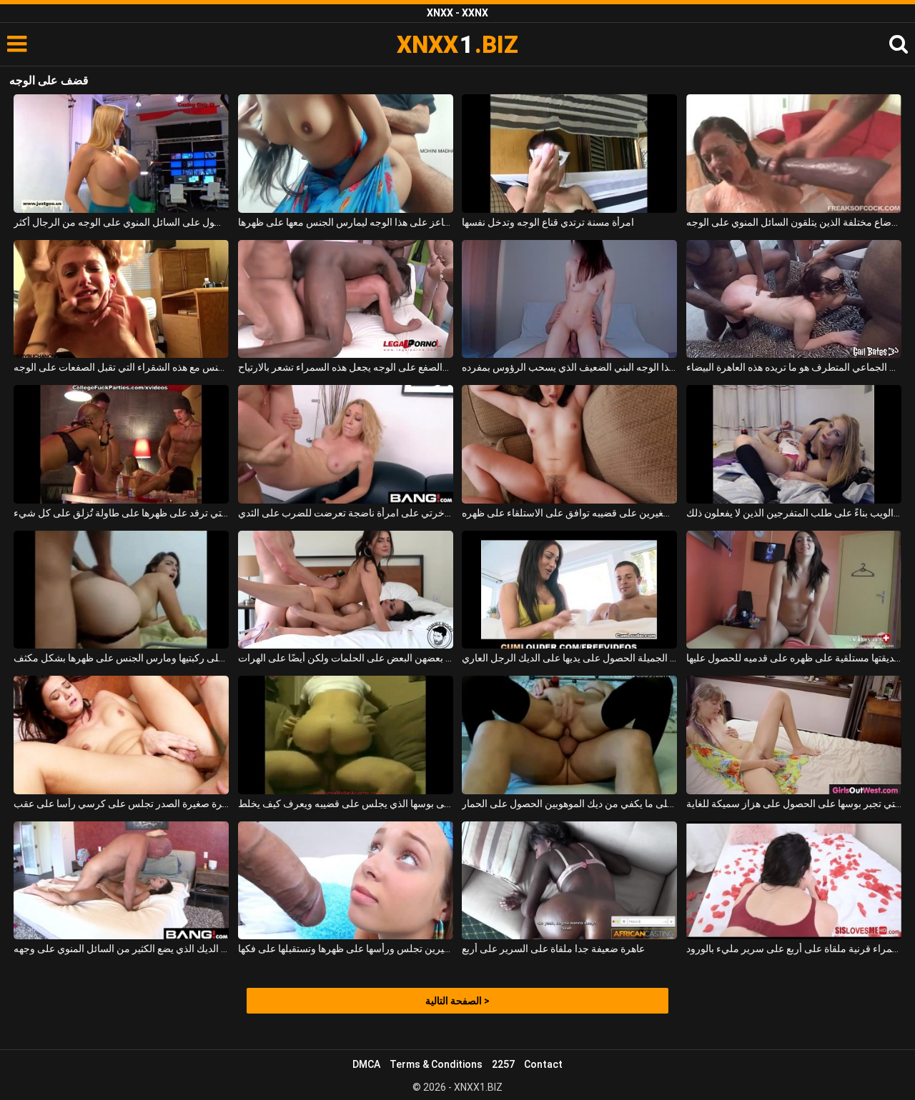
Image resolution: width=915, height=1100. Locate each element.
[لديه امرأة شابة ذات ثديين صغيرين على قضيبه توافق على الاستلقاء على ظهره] (569, 444)
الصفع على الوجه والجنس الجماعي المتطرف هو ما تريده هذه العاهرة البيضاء (793, 367)
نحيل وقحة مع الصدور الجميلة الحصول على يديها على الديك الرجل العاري (569, 658)
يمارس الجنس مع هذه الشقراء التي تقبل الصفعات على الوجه (121, 367)
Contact (543, 1064)
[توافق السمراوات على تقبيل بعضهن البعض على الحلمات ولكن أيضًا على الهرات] (345, 590)
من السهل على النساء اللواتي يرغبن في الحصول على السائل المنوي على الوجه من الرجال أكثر (121, 222)
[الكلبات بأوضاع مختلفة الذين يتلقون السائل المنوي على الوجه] (793, 153)
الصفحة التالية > (457, 1000)
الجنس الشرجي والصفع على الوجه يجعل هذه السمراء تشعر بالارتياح (345, 367)
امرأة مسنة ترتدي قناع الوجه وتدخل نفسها (548, 222)
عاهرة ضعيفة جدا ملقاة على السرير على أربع (553, 948)
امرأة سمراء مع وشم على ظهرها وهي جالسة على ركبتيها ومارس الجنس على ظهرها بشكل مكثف (121, 658)
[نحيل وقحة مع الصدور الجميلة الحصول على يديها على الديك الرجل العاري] (569, 590)
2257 (503, 1064)
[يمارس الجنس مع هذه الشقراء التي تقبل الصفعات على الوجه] (121, 299)
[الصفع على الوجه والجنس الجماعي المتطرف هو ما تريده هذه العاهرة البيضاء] (793, 299)
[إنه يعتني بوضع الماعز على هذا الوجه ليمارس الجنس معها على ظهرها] (345, 153)
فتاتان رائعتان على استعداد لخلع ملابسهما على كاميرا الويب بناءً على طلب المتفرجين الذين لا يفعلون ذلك (793, 513)
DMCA (366, 1064)
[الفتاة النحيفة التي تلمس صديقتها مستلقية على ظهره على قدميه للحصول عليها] (793, 590)
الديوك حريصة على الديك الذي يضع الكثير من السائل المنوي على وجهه (121, 948)
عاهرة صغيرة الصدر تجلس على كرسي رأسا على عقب (121, 803)
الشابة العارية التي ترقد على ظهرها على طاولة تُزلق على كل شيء (121, 513)
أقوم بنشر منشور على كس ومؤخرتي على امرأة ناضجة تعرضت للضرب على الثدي (345, 513)
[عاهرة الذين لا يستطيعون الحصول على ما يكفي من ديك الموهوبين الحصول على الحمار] (569, 735)
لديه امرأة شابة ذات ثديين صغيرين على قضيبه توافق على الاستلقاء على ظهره (569, 513)
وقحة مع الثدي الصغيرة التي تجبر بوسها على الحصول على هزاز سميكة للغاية (793, 803)
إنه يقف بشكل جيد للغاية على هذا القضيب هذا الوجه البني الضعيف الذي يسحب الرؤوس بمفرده (569, 367)
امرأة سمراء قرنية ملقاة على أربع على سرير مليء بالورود (793, 948)
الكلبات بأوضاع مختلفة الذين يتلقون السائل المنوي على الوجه (793, 222)
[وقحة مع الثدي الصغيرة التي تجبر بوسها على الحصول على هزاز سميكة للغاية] (793, 735)
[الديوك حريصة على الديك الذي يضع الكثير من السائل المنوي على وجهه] (121, 880)
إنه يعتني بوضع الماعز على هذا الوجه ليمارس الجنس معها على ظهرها (345, 222)
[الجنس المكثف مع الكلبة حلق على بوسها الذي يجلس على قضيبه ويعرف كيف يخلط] (345, 735)
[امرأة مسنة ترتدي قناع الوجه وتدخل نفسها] (569, 153)
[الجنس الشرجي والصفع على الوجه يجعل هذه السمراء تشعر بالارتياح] (345, 299)
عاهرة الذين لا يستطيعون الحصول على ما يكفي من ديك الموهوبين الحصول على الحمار (569, 803)
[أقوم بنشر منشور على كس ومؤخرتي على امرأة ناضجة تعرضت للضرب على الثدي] (345, 444)
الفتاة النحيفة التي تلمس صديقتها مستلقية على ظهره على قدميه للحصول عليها (793, 658)
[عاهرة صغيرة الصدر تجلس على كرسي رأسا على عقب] (121, 735)
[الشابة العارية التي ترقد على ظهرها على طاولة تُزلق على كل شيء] (121, 444)
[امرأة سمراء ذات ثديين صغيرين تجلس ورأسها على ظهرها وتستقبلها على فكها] (345, 880)
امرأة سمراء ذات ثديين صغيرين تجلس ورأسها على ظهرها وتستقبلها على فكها (345, 948)
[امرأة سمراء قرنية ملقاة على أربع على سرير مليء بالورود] (793, 880)
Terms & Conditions (436, 1064)
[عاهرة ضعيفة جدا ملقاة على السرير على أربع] (569, 880)
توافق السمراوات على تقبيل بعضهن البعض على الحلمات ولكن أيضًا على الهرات (345, 658)
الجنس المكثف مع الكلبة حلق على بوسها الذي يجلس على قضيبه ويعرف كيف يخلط (345, 803)
